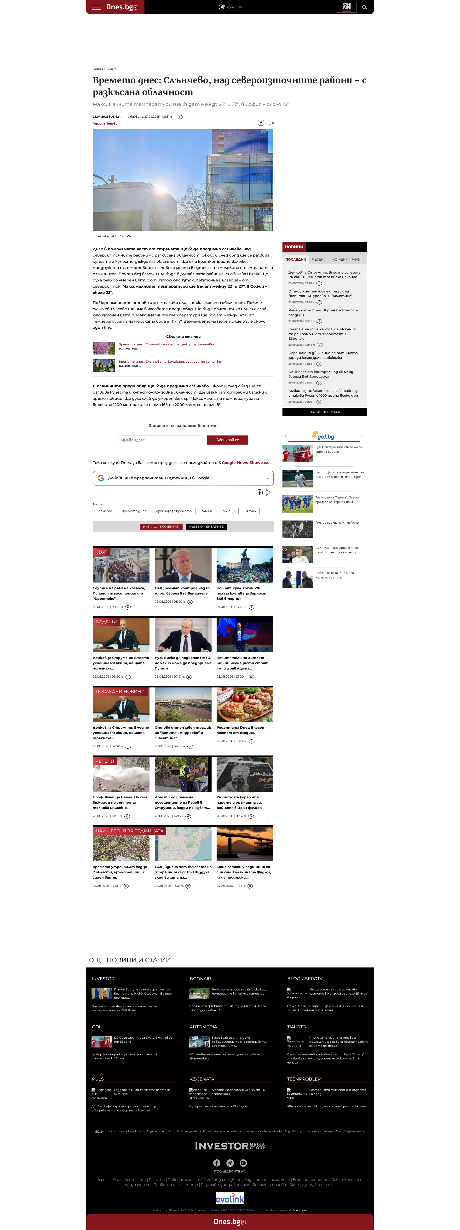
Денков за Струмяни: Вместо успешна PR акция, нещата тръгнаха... (121, 663)
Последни (295, 259)
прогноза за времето (174, 511)
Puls (98, 1079)
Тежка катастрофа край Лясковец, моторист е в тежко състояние (239, 991)
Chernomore (313, 1131)
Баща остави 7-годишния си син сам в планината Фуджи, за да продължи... (244, 872)
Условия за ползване (222, 1179)
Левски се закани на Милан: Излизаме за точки (336, 575)
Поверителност (184, 1179)
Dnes (120, 1131)
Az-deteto (275, 1131)
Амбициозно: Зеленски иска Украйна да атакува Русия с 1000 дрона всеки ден (324, 393)
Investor (103, 978)
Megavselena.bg (354, 1131)
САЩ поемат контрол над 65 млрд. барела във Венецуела (321, 374)
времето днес (134, 511)
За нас (103, 1179)
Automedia (203, 1027)
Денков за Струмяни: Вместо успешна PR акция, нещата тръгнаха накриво (324, 274)
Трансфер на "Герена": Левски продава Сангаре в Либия (337, 499)
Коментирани (346, 259)
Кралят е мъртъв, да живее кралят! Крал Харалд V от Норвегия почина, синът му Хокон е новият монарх (326, 1058)
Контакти (135, 1179)
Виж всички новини (325, 412)
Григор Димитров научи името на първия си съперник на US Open (340, 474)
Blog (287, 1131)
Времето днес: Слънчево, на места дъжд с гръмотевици (168, 344)
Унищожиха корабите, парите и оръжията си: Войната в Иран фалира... (240, 802)
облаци (229, 511)
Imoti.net (249, 1131)
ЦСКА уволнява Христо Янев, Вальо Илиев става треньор (337, 550)
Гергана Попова (105, 123)
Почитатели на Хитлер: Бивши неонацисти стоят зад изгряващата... (243, 663)
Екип (117, 1179)
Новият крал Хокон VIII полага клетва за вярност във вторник (241, 593)
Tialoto (296, 1027)
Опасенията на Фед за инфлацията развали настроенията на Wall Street (126, 1008)
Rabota (262, 1131)
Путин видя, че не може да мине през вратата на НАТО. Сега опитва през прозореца (143, 993)
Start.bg (297, 1131)
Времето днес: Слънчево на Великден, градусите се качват (171, 361)
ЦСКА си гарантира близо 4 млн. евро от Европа (339, 449)
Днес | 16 (234, 7)
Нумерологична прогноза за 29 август (218, 1106)
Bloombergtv (305, 978)
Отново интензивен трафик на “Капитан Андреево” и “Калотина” (320, 293)
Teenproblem (304, 1079)
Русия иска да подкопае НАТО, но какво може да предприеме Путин (183, 663)
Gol (97, 1027)
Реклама (157, 1179)
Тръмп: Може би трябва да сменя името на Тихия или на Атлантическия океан (325, 1008)
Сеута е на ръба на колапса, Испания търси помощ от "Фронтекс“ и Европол (322, 334)
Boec (338, 1131)
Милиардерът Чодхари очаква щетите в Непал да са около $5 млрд (338, 991)
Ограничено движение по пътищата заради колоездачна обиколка (323, 355)
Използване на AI (318, 1184)
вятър (250, 511)
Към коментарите (206, 526)
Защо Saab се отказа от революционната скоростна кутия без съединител (240, 1041)
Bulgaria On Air (156, 1131)
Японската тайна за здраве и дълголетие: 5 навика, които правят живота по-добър (338, 1041)
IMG (99, 1131)
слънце (207, 511)
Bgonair (200, 978)
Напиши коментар (161, 526)
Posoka (328, 1131)
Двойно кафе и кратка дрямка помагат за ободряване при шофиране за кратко (124, 1108)
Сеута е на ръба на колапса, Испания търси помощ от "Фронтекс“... (119, 593)
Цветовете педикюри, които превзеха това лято (327, 1106)
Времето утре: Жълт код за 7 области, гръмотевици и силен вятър (120, 872)
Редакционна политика (267, 1179)
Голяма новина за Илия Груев (337, 522)
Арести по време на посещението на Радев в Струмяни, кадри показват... (182, 802)
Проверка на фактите (175, 1184)
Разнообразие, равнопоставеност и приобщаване (250, 1184)
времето (104, 511)
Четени (319, 259)
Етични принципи (310, 1179)
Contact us (300, 1210)
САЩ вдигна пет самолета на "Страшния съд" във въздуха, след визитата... (183, 872)
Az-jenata (202, 1079)
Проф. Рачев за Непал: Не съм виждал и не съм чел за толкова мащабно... (120, 802)
